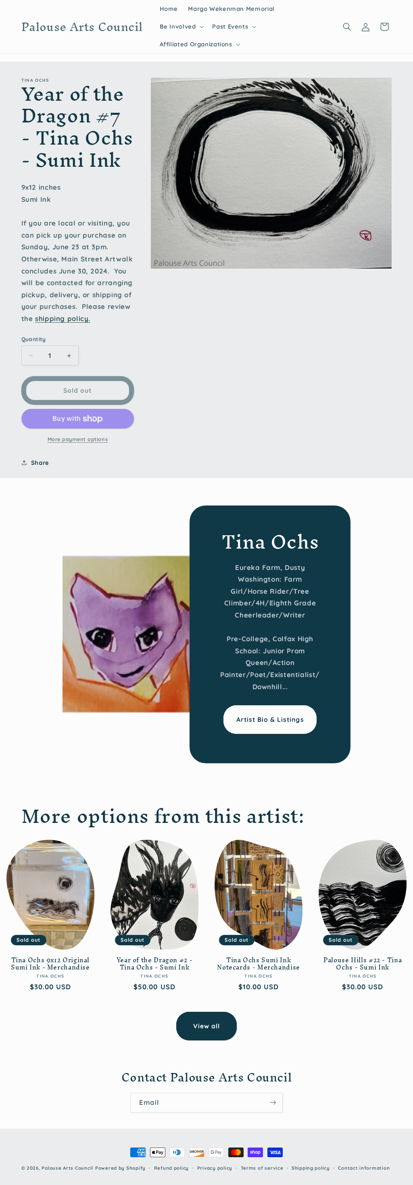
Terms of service (262, 1168)
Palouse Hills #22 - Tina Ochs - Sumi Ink (362, 964)
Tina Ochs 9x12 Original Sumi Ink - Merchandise (50, 964)
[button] (180, 26)
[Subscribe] (273, 1102)
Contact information (364, 1168)
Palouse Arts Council (67, 1168)
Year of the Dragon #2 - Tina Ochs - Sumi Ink (155, 964)
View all (206, 1026)
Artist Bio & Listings (270, 719)
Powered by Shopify (120, 1168)
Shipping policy (311, 1168)
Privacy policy (214, 1168)
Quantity (33, 339)
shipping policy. (62, 318)
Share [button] (40, 462)
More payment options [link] (78, 439)
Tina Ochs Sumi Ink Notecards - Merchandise (258, 964)
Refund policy (171, 1168)
